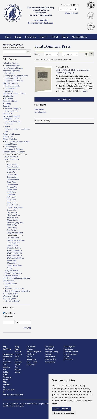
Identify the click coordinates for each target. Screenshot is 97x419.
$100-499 (9, 316)
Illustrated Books (11, 111)
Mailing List (31, 359)
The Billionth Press (14, 248)
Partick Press (12, 227)
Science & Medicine (12, 275)
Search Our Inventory (31, 347)
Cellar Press (11, 182)
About (42, 36)
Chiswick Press (12, 184)
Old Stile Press (12, 225)
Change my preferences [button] (64, 413)
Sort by (37, 54)
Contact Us (31, 364)
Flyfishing (7, 103)
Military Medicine (10, 139)
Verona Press (11, 260)
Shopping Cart (69, 346)
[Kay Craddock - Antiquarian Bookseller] (13, 13)
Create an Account (71, 351)
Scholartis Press (13, 237)
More (85, 91)
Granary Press (12, 210)
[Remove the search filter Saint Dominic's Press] (70, 59)
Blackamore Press (13, 169)
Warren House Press (14, 265)
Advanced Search (71, 13)
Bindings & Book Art (13, 78)
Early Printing (8, 96)
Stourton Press (12, 245)
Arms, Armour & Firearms (13, 68)
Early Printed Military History (14, 93)
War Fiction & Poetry (11, 296)
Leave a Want (32, 362)
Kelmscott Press (13, 217)
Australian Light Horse (11, 70)
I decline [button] (65, 409)
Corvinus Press (12, 187)
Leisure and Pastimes (13, 121)
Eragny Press (11, 202)
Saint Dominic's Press (15, 235)
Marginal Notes (79, 36)
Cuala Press (11, 192)
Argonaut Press (12, 164)
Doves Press (11, 199)
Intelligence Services (11, 118)
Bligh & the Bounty (10, 83)
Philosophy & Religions (14, 149)
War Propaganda (9, 298)
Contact (54, 36)
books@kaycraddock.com (40, 22)
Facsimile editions (10, 101)
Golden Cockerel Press (15, 207)
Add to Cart (63, 99)
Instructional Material (11, 116)
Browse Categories (34, 351)
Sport (7, 286)
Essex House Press (13, 205)
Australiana (9, 73)
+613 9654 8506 (40, 20)
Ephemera (9, 98)
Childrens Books (11, 88)
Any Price (10, 313)
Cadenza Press (12, 174)
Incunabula (7, 113)
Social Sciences (11, 283)
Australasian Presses (12, 159)
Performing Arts (11, 146)
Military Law (8, 136)
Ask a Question (40, 112)
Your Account (65, 5)
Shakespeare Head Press (16, 240)
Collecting (9, 91)
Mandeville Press (13, 220)
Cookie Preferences (68, 357)
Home (8, 36)
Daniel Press (11, 194)
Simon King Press (13, 243)
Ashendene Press (13, 167)
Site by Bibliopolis (17, 406)
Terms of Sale (50, 356)
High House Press (13, 215)
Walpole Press (12, 263)
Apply (26, 328)
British (7, 162)
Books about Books (12, 86)
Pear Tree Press (12, 230)
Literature (9, 124)
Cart (76, 5)
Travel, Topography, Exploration (17, 291)
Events (65, 36)
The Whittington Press (15, 258)
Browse (18, 36)
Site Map (6, 406)
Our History (49, 346)
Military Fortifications (11, 134)
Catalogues (30, 36)
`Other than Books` (12, 301)
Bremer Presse (12, 172)
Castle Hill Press (13, 179)
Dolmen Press (12, 197)
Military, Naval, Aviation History (17, 141)
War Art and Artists (10, 293)
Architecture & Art (12, 65)
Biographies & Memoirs (14, 80)
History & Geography (13, 108)
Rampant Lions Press (15, 232)
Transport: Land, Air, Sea (14, 288)
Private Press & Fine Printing (16, 154)
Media (7, 126)
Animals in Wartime (10, 63)
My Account (68, 349)
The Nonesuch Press (14, 255)
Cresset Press (12, 189)
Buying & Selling (51, 351)
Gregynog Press (12, 212)
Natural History (11, 144)
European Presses (11, 270)
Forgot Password (70, 354)
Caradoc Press (12, 177)
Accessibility (50, 362)
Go (28, 51)
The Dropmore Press (14, 250)
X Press (9, 268)
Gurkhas (6, 106)
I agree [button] (56, 409)
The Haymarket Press (15, 253)
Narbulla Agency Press (15, 222)
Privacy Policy (50, 359)
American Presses (11, 156)
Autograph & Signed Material (16, 75)
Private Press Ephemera (13, 273)
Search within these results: (13, 47)
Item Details (39, 109)
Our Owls (48, 354)
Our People (49, 349)
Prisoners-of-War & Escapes (14, 151)
